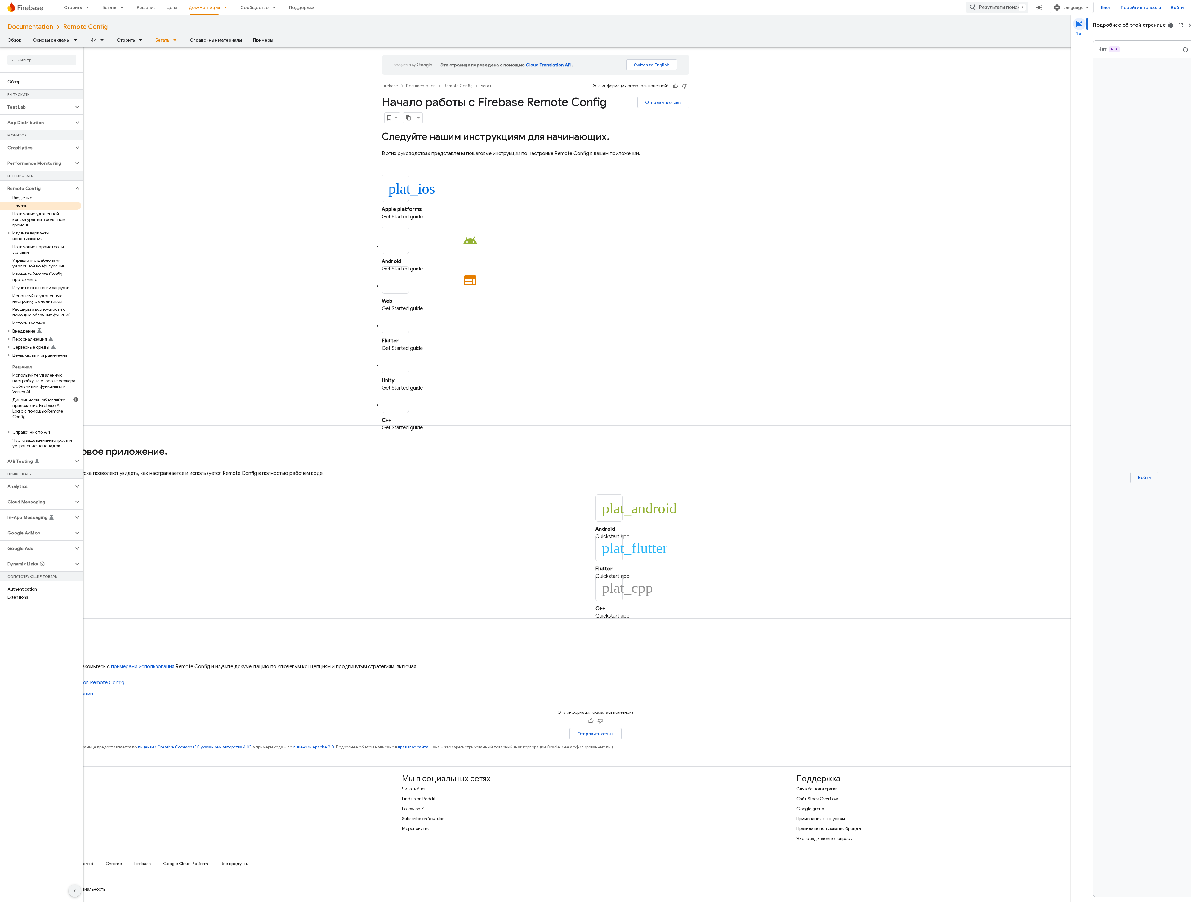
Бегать (109, 7)
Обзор (14, 40)
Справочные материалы (216, 40)
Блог (1106, 7)
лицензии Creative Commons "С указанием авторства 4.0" (194, 747)
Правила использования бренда (828, 828)
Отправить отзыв (663, 102)
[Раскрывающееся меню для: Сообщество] (276, 7)
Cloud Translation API (549, 65)
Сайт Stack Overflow (817, 799)
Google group (810, 808)
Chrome (114, 863)
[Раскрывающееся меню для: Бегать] (123, 7)
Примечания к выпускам (820, 818)
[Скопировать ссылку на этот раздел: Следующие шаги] (89, 645)
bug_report (1171, 25)
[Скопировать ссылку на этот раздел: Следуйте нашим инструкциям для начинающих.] (615, 137)
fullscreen (1180, 25)
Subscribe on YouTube (423, 818)
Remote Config (85, 27)
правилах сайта (413, 747)
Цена (172, 7)
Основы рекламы (51, 40)
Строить (73, 7)
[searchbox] (41, 60)
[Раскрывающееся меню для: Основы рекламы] (77, 40)
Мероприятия (416, 828)
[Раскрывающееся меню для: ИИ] (103, 40)
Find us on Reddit (418, 799)
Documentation (30, 27)
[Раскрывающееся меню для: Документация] (227, 7)
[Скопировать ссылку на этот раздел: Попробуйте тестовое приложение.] (173, 452)
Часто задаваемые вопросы (824, 838)
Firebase (390, 85)
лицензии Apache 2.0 (313, 747)
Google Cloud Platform (185, 863)
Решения (146, 7)
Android (85, 863)
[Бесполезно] (684, 86)
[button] (37, 107)
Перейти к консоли (1141, 7)
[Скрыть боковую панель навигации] (75, 891)
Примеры (263, 40)
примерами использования (142, 666)
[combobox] (997, 7)
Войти (1177, 7)
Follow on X (413, 808)
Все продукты (235, 863)
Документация (204, 7)
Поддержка (301, 7)
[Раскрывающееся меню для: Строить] (89, 7)
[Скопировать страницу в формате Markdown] (408, 118)
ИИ (93, 40)
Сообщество (254, 7)
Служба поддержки (817, 789)
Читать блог (414, 789)
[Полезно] (675, 86)
